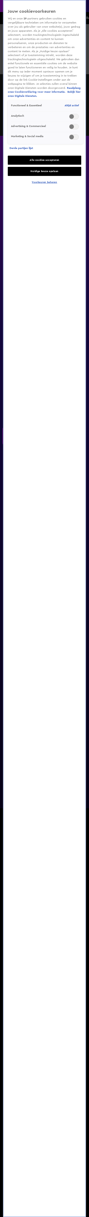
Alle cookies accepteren (44, 160)
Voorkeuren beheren (44, 182)
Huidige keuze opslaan (44, 171)
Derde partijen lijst (21, 148)
